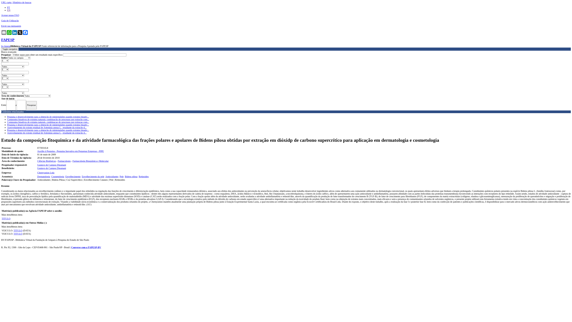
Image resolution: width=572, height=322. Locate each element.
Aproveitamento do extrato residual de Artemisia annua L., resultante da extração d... (47, 127)
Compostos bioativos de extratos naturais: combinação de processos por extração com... (48, 119)
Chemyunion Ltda (45, 172)
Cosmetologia (57, 176)
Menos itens (16, 214)
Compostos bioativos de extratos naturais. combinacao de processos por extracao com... (48, 122)
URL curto (6, 2)
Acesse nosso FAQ (10, 15)
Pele (122, 176)
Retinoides (144, 176)
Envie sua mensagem (11, 26)
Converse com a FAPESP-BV (86, 247)
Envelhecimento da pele (93, 176)
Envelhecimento (73, 176)
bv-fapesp (5, 46)
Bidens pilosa (131, 176)
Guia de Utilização (10, 20)
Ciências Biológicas (46, 161)
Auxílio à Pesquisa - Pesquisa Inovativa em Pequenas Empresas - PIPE (70, 151)
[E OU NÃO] (5, 60)
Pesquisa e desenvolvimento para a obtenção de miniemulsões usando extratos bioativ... (48, 117)
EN (8, 10)
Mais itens (6, 214)
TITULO (6, 218)
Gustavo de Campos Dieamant (51, 165)
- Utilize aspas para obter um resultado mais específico (32, 55)
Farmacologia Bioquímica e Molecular (91, 161)
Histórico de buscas (22, 2)
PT (8, 7)
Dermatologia (43, 176)
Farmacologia (64, 161)
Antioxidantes (111, 176)
